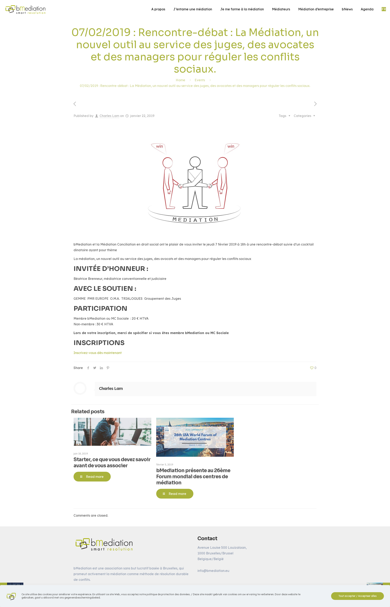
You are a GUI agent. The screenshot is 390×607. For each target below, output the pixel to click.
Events (200, 80)
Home (180, 80)
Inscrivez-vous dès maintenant (98, 353)
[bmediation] (25, 9)
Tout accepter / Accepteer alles (357, 595)
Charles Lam (109, 116)
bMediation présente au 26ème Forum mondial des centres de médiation (193, 476)
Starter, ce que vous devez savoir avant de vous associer (112, 463)
